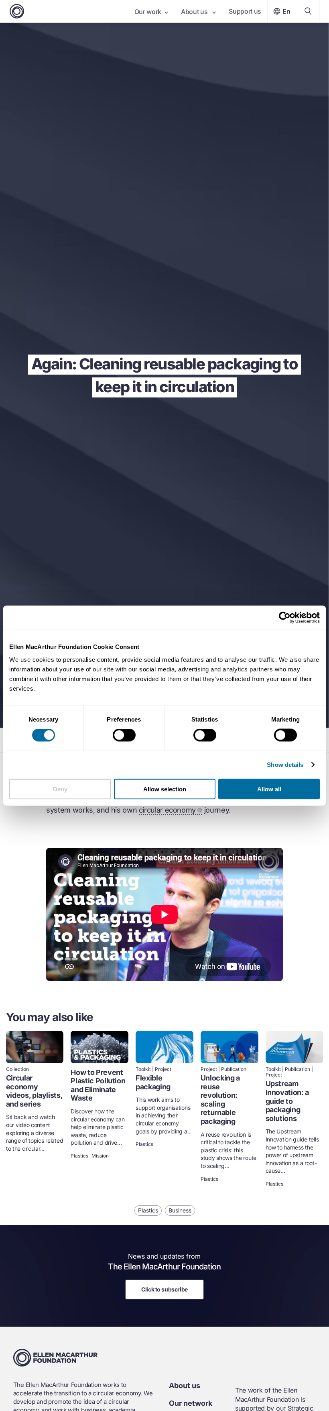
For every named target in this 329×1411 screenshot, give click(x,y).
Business (180, 1210)
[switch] (124, 735)
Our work (147, 12)
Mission (100, 1156)
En (286, 11)
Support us (245, 11)
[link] (35, 1110)
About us (195, 12)
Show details (285, 764)
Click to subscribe (164, 1289)
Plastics (79, 1156)
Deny (60, 788)
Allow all (269, 788)
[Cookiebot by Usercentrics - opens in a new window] (285, 618)
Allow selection (164, 788)
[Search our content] (308, 11)
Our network (190, 1403)
